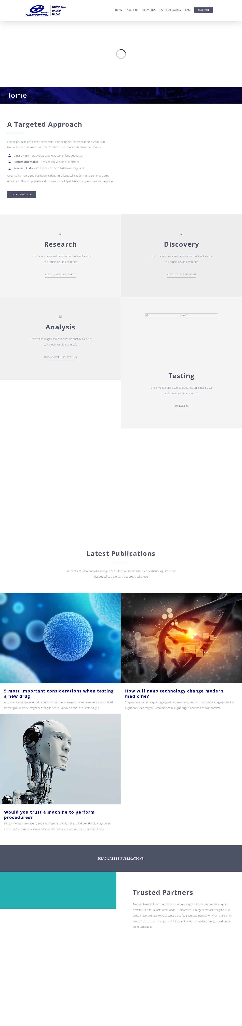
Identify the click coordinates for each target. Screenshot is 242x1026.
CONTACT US (181, 406)
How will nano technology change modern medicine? (181, 638)
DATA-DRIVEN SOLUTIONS (60, 357)
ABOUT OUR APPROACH (181, 274)
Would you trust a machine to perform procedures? (60, 759)
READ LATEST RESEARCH (60, 274)
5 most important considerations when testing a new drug (60, 638)
